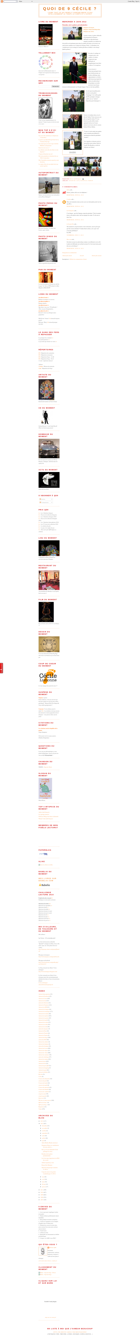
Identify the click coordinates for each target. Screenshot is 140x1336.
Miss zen (69, 239)
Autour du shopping (44, 1068)
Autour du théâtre (43, 1072)
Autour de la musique (44, 1011)
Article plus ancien (96, 255)
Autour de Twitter (43, 1035)
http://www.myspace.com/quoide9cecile (49, 956)
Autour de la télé (43, 1027)
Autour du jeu (42, 1061)
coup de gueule (42, 1096)
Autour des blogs (43, 1037)
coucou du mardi (43, 1085)
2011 (42, 1190)
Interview (41, 1098)
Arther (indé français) (44, 812)
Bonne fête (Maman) (47, 1165)
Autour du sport (43, 1070)
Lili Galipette (70, 210)
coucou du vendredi (44, 1091)
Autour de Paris (42, 1031)
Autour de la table (43, 1024)
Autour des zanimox (44, 1055)
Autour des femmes (43, 1044)
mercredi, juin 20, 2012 (75, 248)
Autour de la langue (44, 1009)
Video (40, 1109)
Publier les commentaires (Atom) (78, 259)
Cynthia (69, 199)
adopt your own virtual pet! (50, 1317)
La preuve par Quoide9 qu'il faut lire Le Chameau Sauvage (49, 140)
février (44, 1184)
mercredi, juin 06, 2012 (75, 195)
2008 (42, 1197)
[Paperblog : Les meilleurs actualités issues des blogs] (43, 855)
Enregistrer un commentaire (69, 252)
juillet (44, 1138)
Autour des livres (43, 1048)
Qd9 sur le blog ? (43, 1105)
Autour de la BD (43, 1007)
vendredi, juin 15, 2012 (75, 235)
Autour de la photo (43, 1016)
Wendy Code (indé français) (46, 818)
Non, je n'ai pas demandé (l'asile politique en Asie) (50, 1150)
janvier (44, 1187)
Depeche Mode (48, 767)
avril (43, 1179)
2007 (42, 1200)
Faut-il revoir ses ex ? (44, 148)
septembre (45, 1133)
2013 (42, 1121)
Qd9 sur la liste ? (43, 1102)
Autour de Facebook (44, 996)
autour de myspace (43, 1029)
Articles (43, 499)
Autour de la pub (43, 1020)
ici (48, 297)
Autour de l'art (42, 1000)
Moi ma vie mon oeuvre (45, 1100)
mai (43, 1177)
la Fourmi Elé (70, 224)
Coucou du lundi (43, 1083)
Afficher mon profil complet (48, 1260)
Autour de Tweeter (43, 1033)
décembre (44, 1126)
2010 (42, 1192)
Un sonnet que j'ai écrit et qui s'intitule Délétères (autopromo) (48, 144)
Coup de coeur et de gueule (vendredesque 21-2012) (49, 1173)
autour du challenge (44, 1057)
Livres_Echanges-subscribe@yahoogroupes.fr (46, 983)
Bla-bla (40, 1074)
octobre (44, 1131)
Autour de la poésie (44, 1018)
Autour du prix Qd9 (44, 1065)
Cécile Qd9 (53, 1247)
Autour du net (42, 1063)
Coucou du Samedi (43, 1089)
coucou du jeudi (43, 1081)
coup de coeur (42, 1094)
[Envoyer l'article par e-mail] (82, 178)
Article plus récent (67, 255)
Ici (39, 513)
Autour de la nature (43, 1013)
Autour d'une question (44, 994)
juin (43, 1140)
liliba (68, 190)
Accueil (82, 255)
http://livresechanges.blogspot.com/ (48, 971)
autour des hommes (43, 1046)
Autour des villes (43, 1053)
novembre (45, 1128)
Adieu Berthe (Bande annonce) (50, 1143)
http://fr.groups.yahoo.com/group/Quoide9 (70, 1332)
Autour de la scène (43, 1022)
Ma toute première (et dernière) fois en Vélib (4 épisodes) (48, 157)
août (43, 1135)
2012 (42, 1123)
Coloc (40, 1076)
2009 (42, 1195)
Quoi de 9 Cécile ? (70, 8)
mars (43, 1182)
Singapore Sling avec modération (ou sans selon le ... (50, 1146)
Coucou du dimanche (44, 1079)
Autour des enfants (43, 1042)
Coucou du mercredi (44, 1087)
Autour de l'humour (86, 180)
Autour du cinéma (43, 1059)
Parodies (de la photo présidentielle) (47, 1155)
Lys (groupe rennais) (44, 814)
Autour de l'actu (74, 180)
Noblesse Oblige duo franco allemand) (48, 816)
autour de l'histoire (43, 1003)
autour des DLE (43, 1039)
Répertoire (41, 1107)
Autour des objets (43, 1050)
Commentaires (45, 502)
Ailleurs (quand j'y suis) (48, 1162)
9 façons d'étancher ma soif (45, 154)
